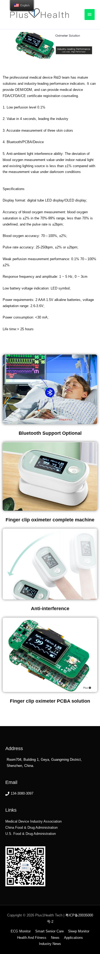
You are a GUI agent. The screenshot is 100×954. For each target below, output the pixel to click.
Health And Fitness (31, 938)
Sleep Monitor (78, 931)
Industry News (50, 944)
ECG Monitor (21, 931)
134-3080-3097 (22, 793)
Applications (73, 938)
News (55, 938)
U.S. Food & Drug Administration (30, 834)
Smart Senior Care (49, 931)
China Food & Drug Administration (31, 828)
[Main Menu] (90, 14)
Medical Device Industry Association (33, 821)
